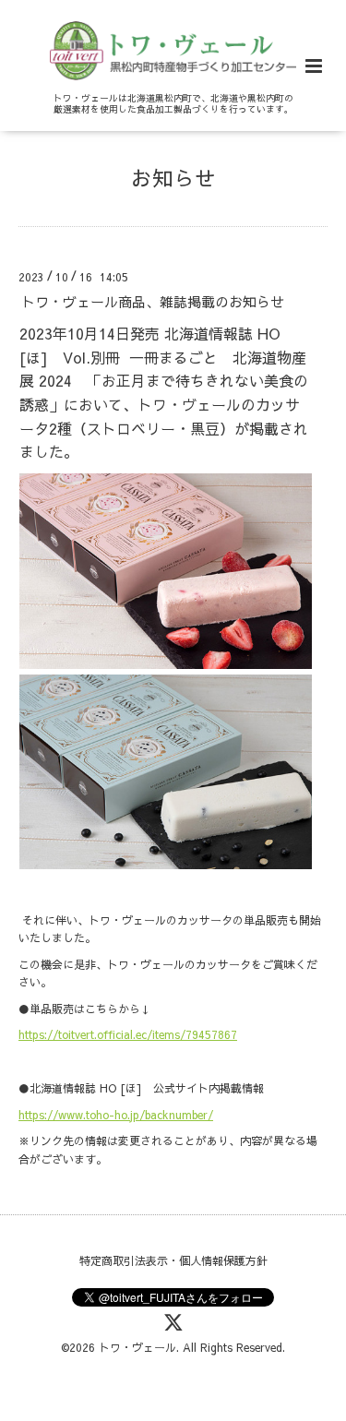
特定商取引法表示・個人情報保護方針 (173, 1260)
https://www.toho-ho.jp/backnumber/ (115, 1114)
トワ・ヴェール (137, 1347)
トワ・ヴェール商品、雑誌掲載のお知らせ (152, 301)
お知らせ (173, 177)
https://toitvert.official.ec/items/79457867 (127, 1034)
